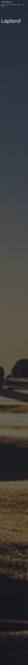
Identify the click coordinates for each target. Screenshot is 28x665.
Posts (23, 4)
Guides (8, 4)
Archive (3, 4)
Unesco (3, 5)
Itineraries (13, 4)
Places (18, 4)
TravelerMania (6, 2)
